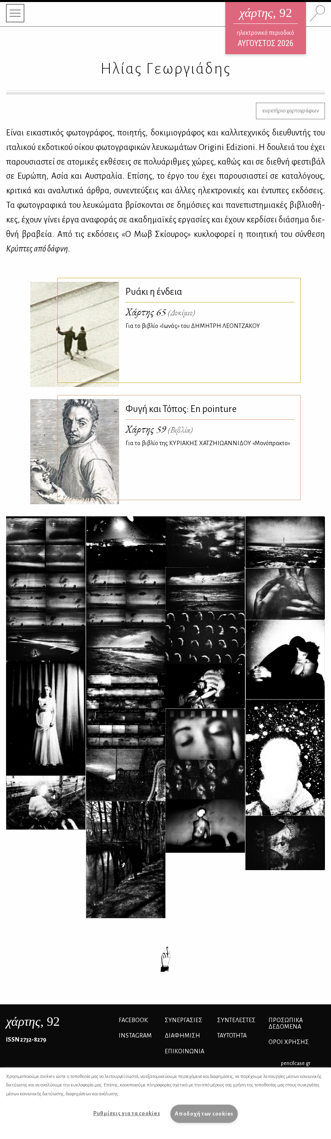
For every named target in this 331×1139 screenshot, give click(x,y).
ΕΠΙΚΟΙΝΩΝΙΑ (184, 1051)
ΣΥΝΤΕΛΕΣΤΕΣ (236, 1020)
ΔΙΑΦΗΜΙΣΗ (182, 1035)
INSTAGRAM (135, 1035)
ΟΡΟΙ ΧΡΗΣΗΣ (288, 1042)
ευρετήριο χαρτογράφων (290, 111)
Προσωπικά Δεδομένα (285, 1023)
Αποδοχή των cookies (204, 1114)
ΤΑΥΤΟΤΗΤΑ (232, 1035)
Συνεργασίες (183, 1020)
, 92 (33, 1021)
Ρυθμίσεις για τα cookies (126, 1113)
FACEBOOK (133, 1020)
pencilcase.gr (295, 1063)
